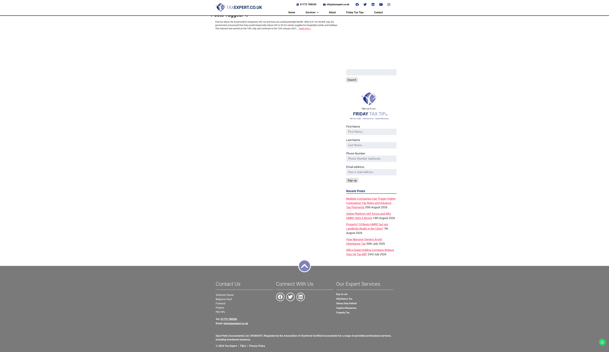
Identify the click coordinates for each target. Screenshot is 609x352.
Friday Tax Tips (355, 12)
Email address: (355, 167)
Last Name (353, 140)
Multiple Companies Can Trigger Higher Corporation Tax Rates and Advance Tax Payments (371, 203)
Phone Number (355, 153)
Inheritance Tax (344, 298)
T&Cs (243, 345)
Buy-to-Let (341, 294)
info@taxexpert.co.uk (235, 323)
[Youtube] (381, 4)
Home (291, 12)
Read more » (305, 28)
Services (310, 12)
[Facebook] (357, 4)
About (332, 12)
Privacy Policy (257, 345)
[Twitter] (365, 4)
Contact (378, 12)
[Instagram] (389, 4)
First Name (353, 126)
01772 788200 (229, 319)
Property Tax (343, 312)
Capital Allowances (346, 308)
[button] (312, 12)
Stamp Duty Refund (346, 303)
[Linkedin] (373, 4)
